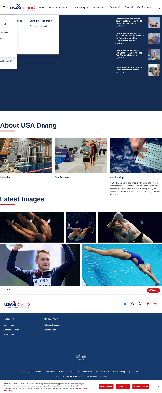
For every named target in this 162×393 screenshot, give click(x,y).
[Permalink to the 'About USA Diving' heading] (59, 125)
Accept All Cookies (141, 386)
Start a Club (9, 335)
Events (97, 7)
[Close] (158, 386)
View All (153, 290)
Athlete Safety (50, 330)
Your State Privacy (68, 376)
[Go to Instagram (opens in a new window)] (132, 303)
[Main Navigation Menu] (4, 7)
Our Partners (144, 7)
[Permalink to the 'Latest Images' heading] (47, 199)
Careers (62, 372)
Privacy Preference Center (96, 376)
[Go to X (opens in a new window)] (140, 303)
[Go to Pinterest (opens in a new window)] (148, 303)
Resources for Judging (39, 26)
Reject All (123, 386)
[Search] (158, 7)
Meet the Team (57, 7)
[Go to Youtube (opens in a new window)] (155, 303)
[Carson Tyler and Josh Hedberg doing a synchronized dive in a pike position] (32, 227)
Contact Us (74, 372)
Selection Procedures (53, 325)
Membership (79, 7)
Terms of (102, 371)
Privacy (120, 371)
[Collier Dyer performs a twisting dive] (130, 227)
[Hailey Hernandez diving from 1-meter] (122, 265)
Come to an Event (11, 330)
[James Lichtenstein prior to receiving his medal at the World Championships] (40, 265)
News (41, 7)
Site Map (37, 372)
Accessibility (24, 372)
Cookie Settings (106, 386)
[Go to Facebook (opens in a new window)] (125, 303)
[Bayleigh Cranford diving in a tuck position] (81, 227)
